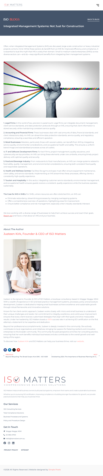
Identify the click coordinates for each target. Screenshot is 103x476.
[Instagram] (9, 443)
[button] (5, 350)
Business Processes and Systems (16, 417)
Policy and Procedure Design (14, 420)
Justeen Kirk (23, 341)
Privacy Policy (11, 450)
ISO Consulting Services (12, 409)
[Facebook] (5, 443)
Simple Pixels (55, 470)
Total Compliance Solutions (14, 413)
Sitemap (25, 450)
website (80, 341)
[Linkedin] (13, 443)
